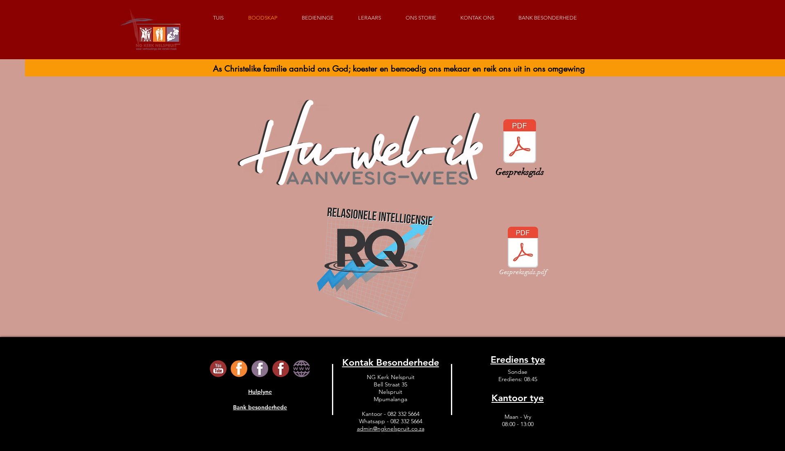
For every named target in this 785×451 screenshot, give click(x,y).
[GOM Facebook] (259, 368)
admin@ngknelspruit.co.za (390, 428)
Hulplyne (260, 391)
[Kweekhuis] (301, 368)
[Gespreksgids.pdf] (519, 142)
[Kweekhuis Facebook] (280, 368)
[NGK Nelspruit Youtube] (218, 368)
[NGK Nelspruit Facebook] (239, 368)
